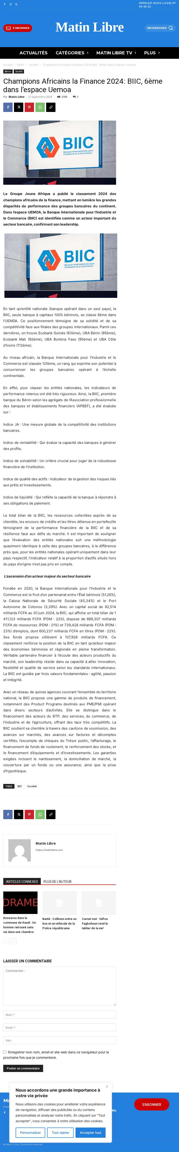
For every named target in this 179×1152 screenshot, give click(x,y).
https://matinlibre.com (49, 850)
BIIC (19, 786)
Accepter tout (90, 1133)
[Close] (107, 1086)
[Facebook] (4, 4)
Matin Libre (16, 96)
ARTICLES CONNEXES (22, 882)
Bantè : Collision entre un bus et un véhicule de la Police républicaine (59, 923)
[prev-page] (6, 941)
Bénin (20, 65)
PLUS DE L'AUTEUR (58, 882)
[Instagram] (10, 4)
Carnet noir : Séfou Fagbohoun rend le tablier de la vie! (95, 923)
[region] (60, 1112)
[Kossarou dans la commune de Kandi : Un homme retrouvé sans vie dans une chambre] (20, 902)
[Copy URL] (50, 107)
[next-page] (14, 941)
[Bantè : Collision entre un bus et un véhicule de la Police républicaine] (59, 903)
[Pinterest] (29, 107)
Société (33, 65)
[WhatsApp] (40, 107)
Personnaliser (30, 1133)
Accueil (8, 65)
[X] (16, 4)
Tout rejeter (60, 1133)
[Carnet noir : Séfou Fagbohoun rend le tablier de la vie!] (99, 903)
